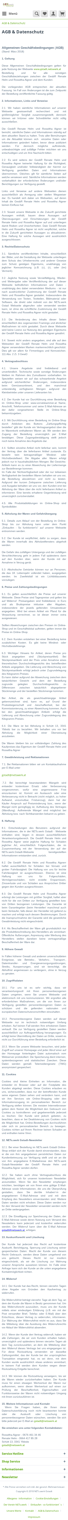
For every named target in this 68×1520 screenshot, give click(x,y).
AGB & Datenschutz (48, 1510)
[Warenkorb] (62, 13)
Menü (13, 13)
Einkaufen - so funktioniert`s (46, 1504)
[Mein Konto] (53, 13)
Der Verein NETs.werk (15, 1504)
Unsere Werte (14, 1510)
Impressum (34, 1517)
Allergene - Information (19, 1498)
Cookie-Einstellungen (47, 1498)
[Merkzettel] (44, 13)
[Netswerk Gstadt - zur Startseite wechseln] (8, 5)
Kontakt (29, 1510)
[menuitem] (9, 13)
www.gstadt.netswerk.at (47, 69)
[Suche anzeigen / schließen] (36, 13)
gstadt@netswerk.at (14, 775)
